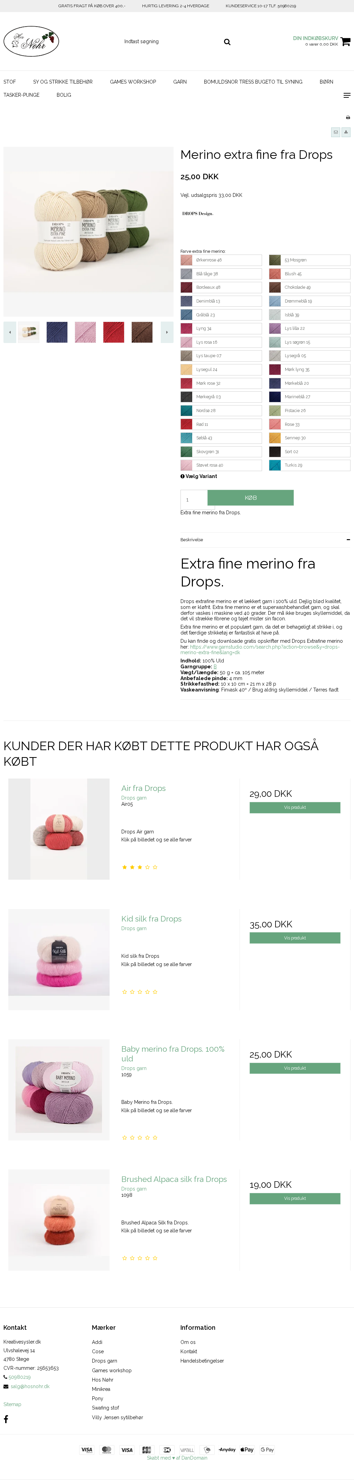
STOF (9, 82)
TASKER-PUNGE (21, 95)
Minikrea (101, 1389)
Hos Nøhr (102, 1380)
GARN (180, 82)
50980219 (19, 1377)
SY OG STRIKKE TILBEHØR (63, 82)
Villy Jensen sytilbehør (117, 1417)
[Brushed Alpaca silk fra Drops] (58, 1224)
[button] (335, 132)
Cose (98, 1351)
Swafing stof (105, 1408)
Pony (97, 1398)
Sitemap (12, 1404)
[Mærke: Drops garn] (197, 227)
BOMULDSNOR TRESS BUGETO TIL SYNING (253, 82)
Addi (97, 1342)
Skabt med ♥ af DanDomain (177, 1458)
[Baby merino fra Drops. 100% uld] (58, 1094)
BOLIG (64, 95)
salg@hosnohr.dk (30, 1386)
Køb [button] (251, 497)
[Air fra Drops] (58, 834)
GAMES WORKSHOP (133, 82)
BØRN (326, 82)
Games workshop (112, 1370)
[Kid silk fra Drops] (58, 964)
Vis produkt (295, 807)
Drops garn (104, 1361)
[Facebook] (5, 1419)
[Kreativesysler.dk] (58, 41)
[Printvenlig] (348, 117)
